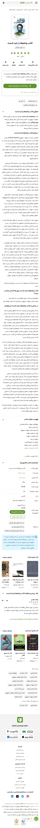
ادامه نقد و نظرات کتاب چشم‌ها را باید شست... (23, 619)
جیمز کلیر (22, 658)
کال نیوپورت (8, 656)
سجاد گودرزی (34, 585)
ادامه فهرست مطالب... (31, 456)
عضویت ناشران (20, 781)
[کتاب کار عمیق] (6, 642)
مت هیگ (35, 658)
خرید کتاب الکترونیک (17, 512)
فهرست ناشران (20, 788)
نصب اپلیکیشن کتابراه (30, 804)
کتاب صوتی (12, 804)
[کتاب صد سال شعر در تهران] (32, 569)
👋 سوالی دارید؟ (27, 819)
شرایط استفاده (20, 753)
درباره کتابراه (20, 750)
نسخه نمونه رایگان (17, 517)
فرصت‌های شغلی (20, 759)
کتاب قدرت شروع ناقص (20, 654)
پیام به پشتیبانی (20, 767)
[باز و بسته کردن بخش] (3, 111)
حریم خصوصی (20, 756)
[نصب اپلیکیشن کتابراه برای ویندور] (13, 737)
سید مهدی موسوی (18, 585)
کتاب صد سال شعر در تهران (33, 581)
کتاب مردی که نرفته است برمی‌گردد (18, 581)
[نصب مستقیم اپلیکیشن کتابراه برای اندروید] (27, 731)
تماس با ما (20, 774)
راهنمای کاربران (20, 770)
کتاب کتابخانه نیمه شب (33, 654)
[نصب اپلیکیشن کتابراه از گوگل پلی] (13, 731)
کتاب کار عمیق (8, 653)
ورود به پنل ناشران (20, 785)
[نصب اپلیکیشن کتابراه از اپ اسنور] (27, 737)
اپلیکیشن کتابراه (12, 77)
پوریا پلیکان (21, 473)
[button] (20, 27)
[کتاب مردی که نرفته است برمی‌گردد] (18, 569)
